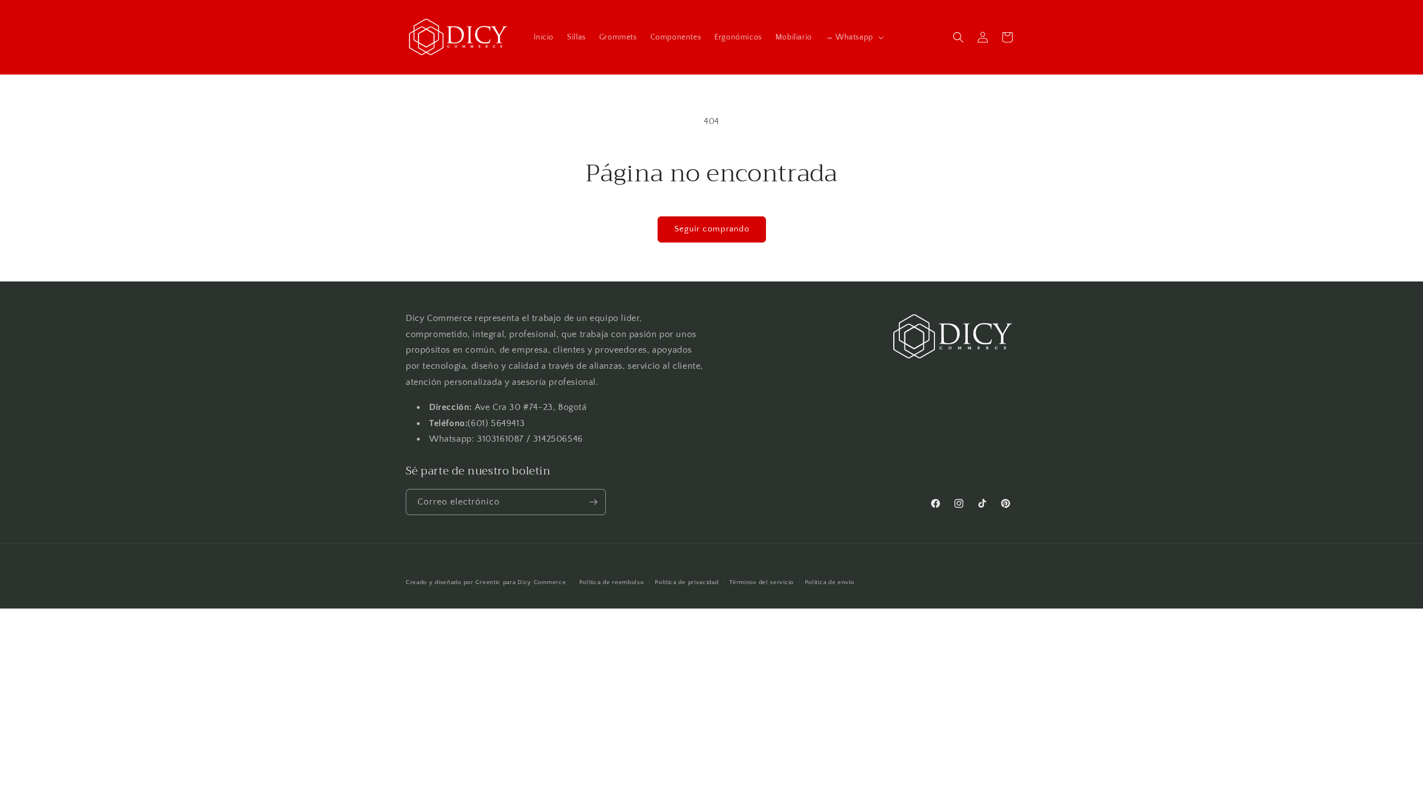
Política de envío (829, 582)
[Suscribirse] (593, 502)
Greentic (488, 582)
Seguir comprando (711, 229)
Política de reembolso (611, 582)
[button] (853, 37)
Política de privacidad (686, 582)
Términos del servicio (761, 582)
